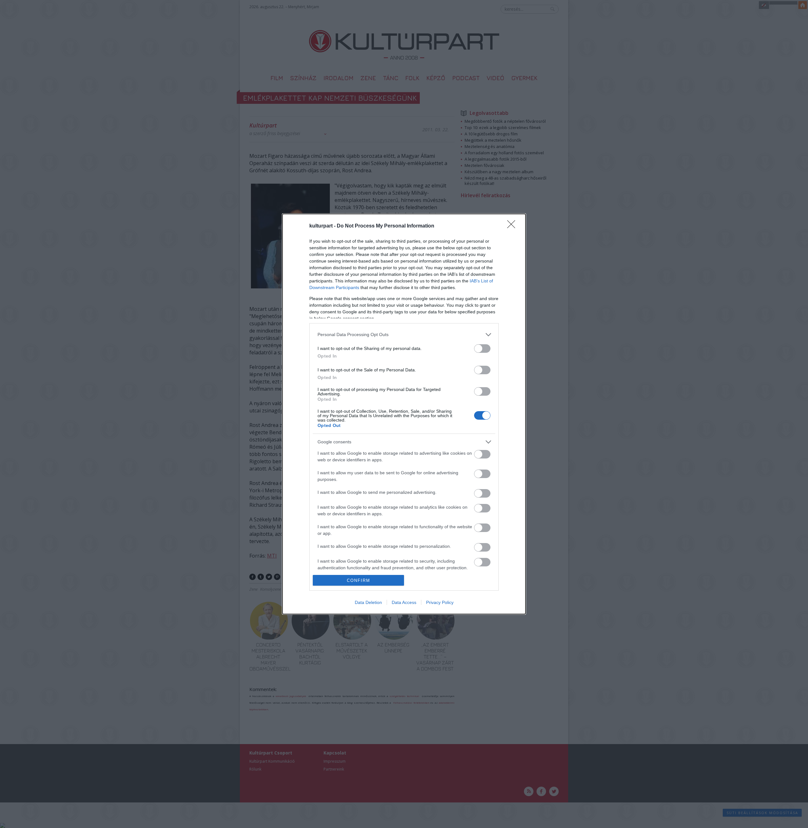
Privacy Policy (440, 602)
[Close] (513, 226)
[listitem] (404, 334)
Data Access (404, 602)
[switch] (482, 348)
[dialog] (404, 414)
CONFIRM (358, 580)
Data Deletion (368, 602)
